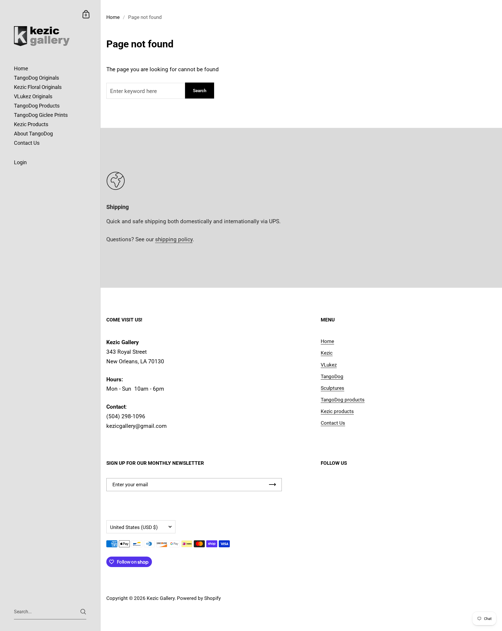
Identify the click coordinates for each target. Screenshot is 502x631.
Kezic (327, 353)
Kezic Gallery (161, 598)
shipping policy (174, 239)
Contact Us (333, 423)
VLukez (329, 365)
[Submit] (83, 612)
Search (199, 90)
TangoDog (332, 376)
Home (113, 17)
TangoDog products (343, 400)
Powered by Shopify (199, 598)
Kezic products (337, 411)
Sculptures (332, 388)
